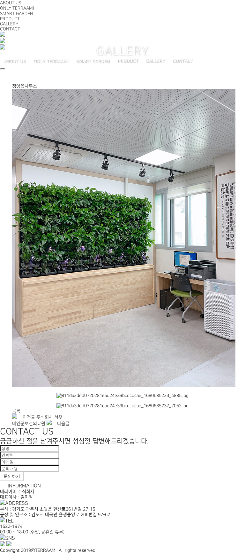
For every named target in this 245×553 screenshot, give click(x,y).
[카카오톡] (2, 41)
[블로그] (2, 35)
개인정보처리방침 (115, 550)
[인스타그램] (2, 48)
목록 (16, 410)
